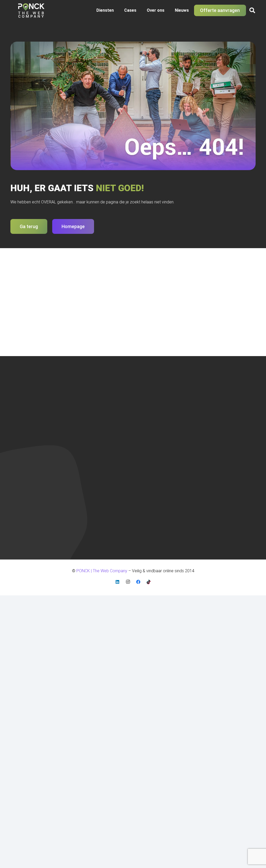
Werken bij (213, 444)
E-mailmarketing (153, 410)
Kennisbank (214, 423)
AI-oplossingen (153, 431)
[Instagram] (128, 582)
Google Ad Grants (155, 403)
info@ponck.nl (23, 426)
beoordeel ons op (28, 539)
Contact (82, 431)
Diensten (82, 403)
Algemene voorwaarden (225, 403)
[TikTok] (148, 582)
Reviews (211, 437)
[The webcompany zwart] (31, 10)
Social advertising (155, 424)
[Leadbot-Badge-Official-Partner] (186, 502)
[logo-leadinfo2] (138, 502)
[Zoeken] (20, 319)
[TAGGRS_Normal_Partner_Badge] (162, 502)
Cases (80, 410)
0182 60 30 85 (23, 420)
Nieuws (81, 424)
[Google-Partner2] (113, 502)
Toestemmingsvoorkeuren (227, 451)
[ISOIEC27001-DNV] (89, 502)
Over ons (83, 417)
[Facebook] (138, 582)
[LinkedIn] (117, 582)
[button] (116, 10)
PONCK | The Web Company (35, 510)
